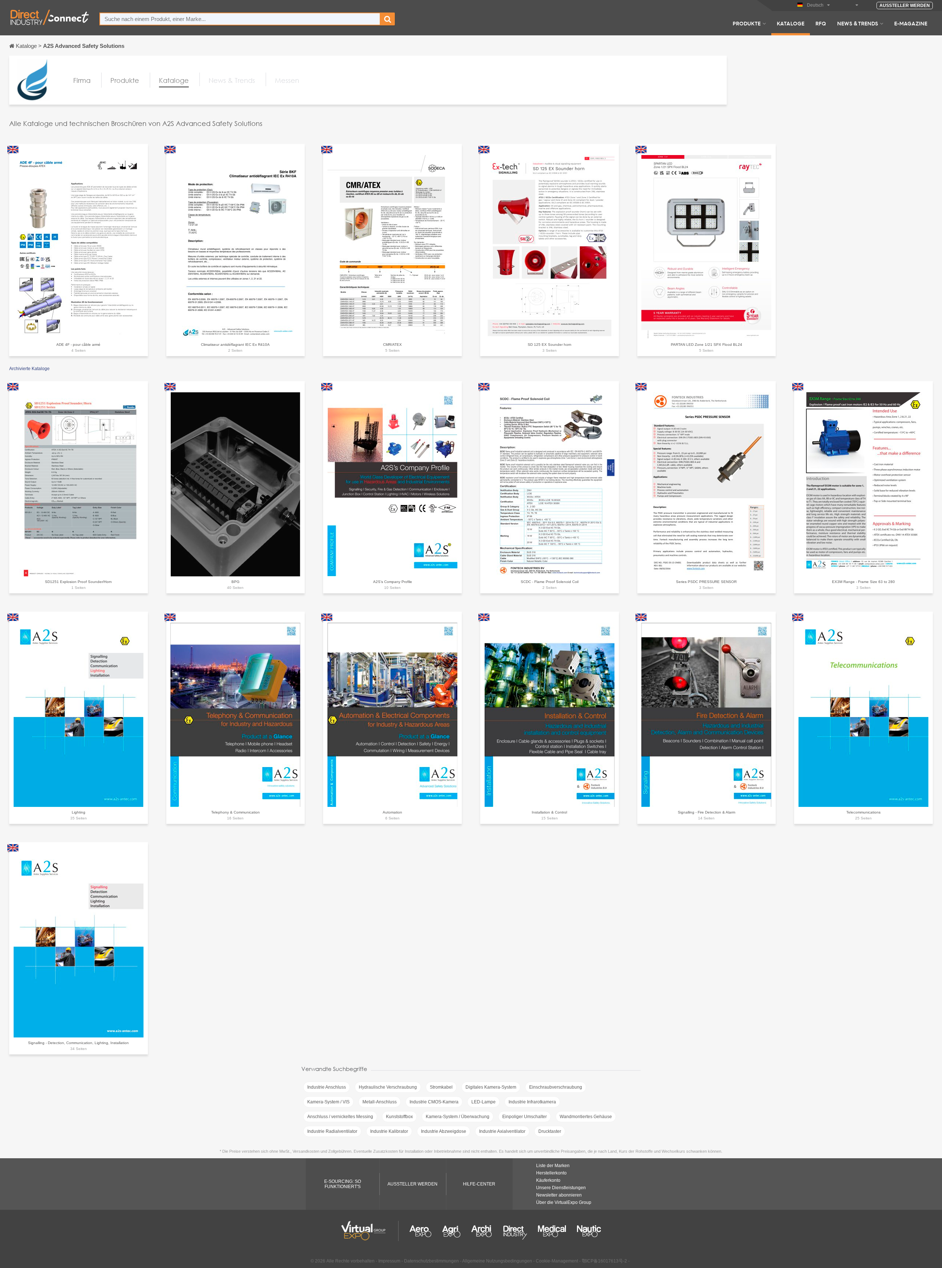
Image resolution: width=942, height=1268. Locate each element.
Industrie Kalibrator (389, 1131)
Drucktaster (549, 1131)
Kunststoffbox (399, 1116)
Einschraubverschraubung (555, 1087)
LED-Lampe (483, 1101)
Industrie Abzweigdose (443, 1131)
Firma (82, 80)
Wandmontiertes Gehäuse (586, 1116)
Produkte (747, 23)
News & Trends (857, 23)
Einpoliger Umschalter (524, 1116)
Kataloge (790, 23)
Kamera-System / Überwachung (457, 1116)
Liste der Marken (553, 1165)
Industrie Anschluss (326, 1087)
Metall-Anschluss (379, 1101)
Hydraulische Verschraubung (388, 1087)
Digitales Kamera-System (490, 1087)
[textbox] (239, 19)
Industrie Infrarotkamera (532, 1101)
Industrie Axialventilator (502, 1131)
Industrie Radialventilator (332, 1131)
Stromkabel (441, 1087)
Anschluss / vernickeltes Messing (340, 1116)
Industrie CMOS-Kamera (434, 1101)
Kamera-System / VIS (328, 1101)
